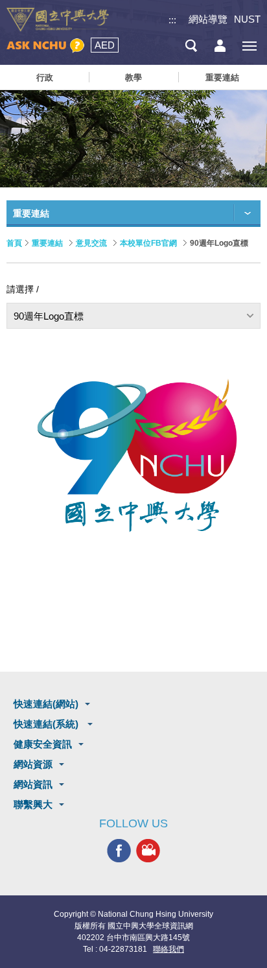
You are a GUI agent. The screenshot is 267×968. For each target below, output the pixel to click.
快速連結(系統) (47, 723)
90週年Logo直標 (49, 316)
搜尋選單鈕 (191, 45)
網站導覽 (208, 19)
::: (172, 19)
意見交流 (91, 243)
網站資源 (33, 764)
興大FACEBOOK (119, 851)
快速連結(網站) (46, 703)
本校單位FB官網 (148, 243)
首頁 (14, 243)
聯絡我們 (168, 949)
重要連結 (222, 77)
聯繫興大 (33, 804)
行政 (44, 77)
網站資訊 (33, 784)
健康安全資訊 (43, 744)
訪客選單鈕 (220, 45)
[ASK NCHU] (45, 45)
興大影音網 (148, 851)
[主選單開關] (249, 45)
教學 (133, 77)
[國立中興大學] (57, 20)
